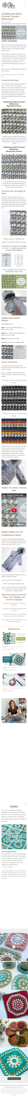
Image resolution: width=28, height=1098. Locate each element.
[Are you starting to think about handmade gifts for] (14, 976)
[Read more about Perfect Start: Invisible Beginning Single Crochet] (14, 680)
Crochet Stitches (12, 41)
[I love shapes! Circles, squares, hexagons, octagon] (14, 1004)
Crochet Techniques (10, 649)
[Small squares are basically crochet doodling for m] (14, 947)
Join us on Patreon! (8, 867)
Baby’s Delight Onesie (14, 544)
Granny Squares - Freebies (11, 669)
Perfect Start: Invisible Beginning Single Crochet (12, 688)
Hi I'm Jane (14, 806)
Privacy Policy (19, 1087)
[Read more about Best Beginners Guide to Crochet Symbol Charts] (14, 638)
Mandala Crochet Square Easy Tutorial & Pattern (12, 668)
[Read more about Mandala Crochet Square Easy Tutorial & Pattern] (14, 659)
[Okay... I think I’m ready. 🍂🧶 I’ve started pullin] (14, 1033)
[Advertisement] (14, 763)
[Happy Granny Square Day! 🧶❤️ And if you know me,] (14, 1062)
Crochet (4, 41)
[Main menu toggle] (25, 5)
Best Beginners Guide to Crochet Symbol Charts (12, 647)
